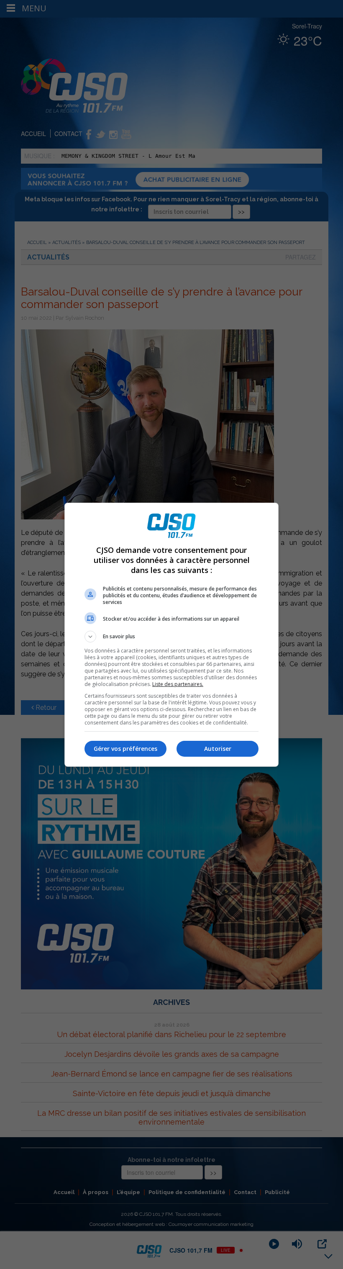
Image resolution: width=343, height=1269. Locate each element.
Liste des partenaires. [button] (177, 684)
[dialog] (171, 635)
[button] (171, 636)
